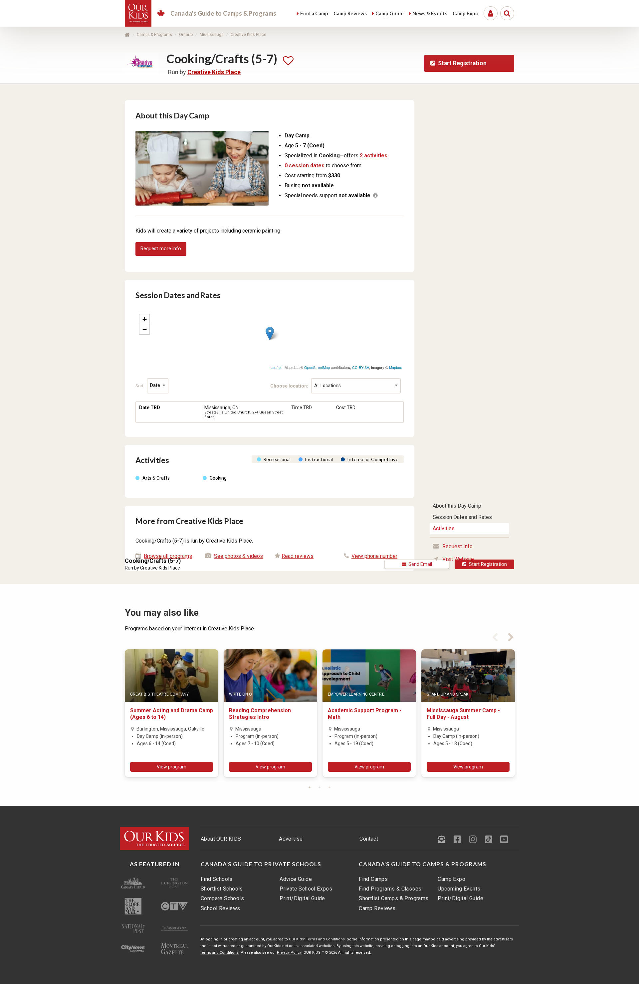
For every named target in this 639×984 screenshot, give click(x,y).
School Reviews (220, 908)
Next (511, 636)
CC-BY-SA (360, 367)
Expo (465, 13)
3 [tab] (329, 787)
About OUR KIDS (221, 839)
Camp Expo (451, 879)
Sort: (140, 385)
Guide (389, 13)
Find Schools (217, 879)
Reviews (350, 13)
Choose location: (290, 385)
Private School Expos (306, 889)
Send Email (419, 564)
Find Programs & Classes (390, 889)
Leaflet (276, 367)
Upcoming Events (459, 889)
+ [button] (144, 319)
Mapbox (395, 367)
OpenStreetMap (317, 367)
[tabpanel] (171, 713)
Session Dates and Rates (462, 517)
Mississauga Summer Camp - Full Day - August (463, 713)
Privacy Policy (289, 952)
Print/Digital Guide (302, 898)
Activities (444, 528)
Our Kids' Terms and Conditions (317, 939)
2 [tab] (319, 787)
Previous (495, 636)
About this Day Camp (457, 506)
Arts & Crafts (156, 478)
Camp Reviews (377, 908)
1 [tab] (309, 787)
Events (429, 13)
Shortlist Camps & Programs (393, 898)
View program (171, 766)
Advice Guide (296, 879)
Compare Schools (222, 898)
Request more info (160, 248)
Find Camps (373, 879)
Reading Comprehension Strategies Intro (260, 713)
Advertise (291, 839)
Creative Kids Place (248, 34)
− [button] (144, 329)
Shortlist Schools (222, 889)
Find (314, 13)
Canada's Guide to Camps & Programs (422, 864)
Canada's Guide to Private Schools (261, 864)
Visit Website (458, 559)
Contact (368, 839)
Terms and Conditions (219, 952)
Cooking (218, 478)
